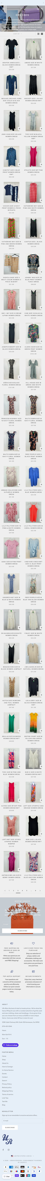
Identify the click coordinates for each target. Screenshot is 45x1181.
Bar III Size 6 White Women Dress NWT (33, 773)
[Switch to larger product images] (38, 34)
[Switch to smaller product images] (42, 34)
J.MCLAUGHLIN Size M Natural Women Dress (33, 668)
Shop (4, 1060)
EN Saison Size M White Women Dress (11, 634)
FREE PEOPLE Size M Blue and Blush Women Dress (33, 600)
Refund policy (7, 1087)
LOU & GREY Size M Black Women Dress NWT (33, 703)
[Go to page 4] (40, 890)
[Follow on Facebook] (3, 1150)
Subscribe (22, 931)
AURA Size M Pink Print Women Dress (12, 563)
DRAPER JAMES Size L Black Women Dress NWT (11, 65)
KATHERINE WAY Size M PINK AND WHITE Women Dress (33, 208)
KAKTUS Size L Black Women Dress (33, 243)
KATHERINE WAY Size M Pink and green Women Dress (11, 244)
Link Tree (5, 1098)
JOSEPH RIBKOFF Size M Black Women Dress (11, 348)
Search (4, 1080)
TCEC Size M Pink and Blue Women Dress (11, 773)
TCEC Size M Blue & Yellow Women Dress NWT (33, 136)
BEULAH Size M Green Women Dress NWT (11, 737)
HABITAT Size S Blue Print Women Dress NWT (11, 172)
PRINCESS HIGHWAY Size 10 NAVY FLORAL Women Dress (11, 421)
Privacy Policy (7, 1084)
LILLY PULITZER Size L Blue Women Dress (33, 491)
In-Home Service (8, 1070)
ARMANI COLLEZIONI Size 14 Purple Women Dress (11, 492)
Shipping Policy (7, 1091)
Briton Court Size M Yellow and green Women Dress (33, 738)
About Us (5, 1063)
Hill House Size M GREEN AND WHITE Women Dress (33, 385)
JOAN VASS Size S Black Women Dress (12, 135)
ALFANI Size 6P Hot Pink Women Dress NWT (11, 807)
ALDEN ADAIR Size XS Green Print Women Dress (33, 349)
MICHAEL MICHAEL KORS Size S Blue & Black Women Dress (11, 101)
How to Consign (7, 1067)
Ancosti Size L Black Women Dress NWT (33, 99)
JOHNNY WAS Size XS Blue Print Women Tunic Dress (33, 280)
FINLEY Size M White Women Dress (33, 634)
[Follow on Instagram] (9, 1150)
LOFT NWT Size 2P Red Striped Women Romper (11, 842)
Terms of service (7, 1094)
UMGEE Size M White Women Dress (33, 64)
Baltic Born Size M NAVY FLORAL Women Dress (33, 421)
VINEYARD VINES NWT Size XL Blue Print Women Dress (33, 564)
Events (4, 1074)
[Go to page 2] (5, 890)
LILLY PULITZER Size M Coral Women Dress (33, 527)
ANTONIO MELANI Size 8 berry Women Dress (11, 876)
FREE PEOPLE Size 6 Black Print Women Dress (33, 456)
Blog (3, 1105)
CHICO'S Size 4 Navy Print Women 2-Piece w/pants (11, 208)
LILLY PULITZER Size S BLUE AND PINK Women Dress (33, 877)
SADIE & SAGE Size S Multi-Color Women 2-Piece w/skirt (11, 280)
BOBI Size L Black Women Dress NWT (33, 840)
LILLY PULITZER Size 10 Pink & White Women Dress (11, 528)
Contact (5, 1077)
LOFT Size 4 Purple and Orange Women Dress (33, 807)
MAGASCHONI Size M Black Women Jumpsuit (11, 668)
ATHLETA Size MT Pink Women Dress (33, 171)
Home (4, 1056)
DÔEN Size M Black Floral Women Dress (11, 384)
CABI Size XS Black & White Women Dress (33, 314)
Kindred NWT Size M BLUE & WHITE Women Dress (11, 600)
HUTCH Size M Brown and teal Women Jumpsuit (12, 703)
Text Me (4, 1101)
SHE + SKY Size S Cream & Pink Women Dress (11, 314)
